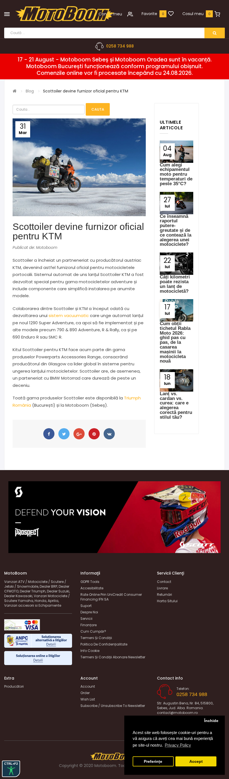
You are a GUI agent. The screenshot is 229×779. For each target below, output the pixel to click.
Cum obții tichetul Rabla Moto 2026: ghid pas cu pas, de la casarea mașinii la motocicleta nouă (175, 342)
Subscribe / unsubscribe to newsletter (112, 705)
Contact (164, 581)
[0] (171, 14)
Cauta (97, 109)
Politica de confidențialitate (103, 644)
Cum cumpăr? (93, 631)
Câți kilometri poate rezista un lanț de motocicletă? (175, 284)
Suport (86, 605)
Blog (30, 91)
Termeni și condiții (96, 637)
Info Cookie (89, 650)
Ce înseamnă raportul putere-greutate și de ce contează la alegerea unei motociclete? (175, 230)
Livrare (162, 588)
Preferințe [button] (153, 761)
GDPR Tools (89, 581)
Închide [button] (211, 721)
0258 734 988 (120, 46)
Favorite (149, 13)
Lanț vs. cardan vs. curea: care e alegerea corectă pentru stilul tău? (176, 405)
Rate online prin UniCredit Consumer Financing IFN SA (111, 597)
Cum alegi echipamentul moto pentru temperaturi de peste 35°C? (176, 174)
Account (87, 686)
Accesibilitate (91, 588)
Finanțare (88, 625)
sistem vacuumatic (69, 315)
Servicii (86, 618)
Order (85, 692)
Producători (14, 686)
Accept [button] (196, 761)
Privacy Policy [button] (178, 745)
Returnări (164, 594)
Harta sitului (167, 601)
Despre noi (89, 612)
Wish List (87, 699)
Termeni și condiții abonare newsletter (112, 657)
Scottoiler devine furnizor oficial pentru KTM (85, 91)
